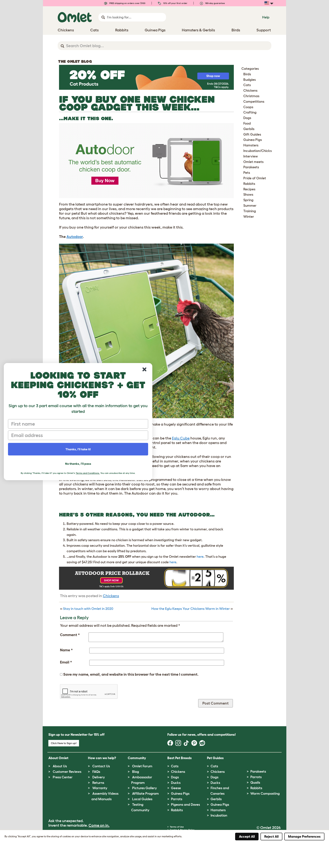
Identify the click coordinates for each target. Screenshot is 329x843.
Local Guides (142, 799)
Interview (250, 156)
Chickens (111, 596)
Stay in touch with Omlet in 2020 (88, 609)
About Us (60, 766)
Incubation (219, 815)
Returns (98, 783)
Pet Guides (215, 758)
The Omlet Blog (75, 61)
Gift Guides (252, 134)
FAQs (96, 772)
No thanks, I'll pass (78, 463)
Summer (249, 205)
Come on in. (99, 825)
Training (249, 211)
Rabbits (249, 184)
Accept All (247, 836)
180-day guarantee (214, 3)
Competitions (253, 101)
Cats (247, 85)
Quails (255, 782)
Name (66, 650)
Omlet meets (253, 162)
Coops (248, 107)
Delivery (98, 777)
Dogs (247, 118)
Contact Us (101, 766)
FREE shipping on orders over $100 (127, 3)
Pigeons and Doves (185, 804)
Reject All (271, 836)
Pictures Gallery (144, 788)
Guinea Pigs (252, 140)
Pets (246, 173)
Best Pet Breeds (179, 758)
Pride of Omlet (254, 178)
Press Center (63, 777)
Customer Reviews (67, 772)
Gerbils (248, 129)
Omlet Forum (142, 766)
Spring (248, 200)
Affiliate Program (145, 793)
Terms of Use (177, 827)
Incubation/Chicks (257, 151)
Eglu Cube (181, 438)
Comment (70, 635)
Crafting (249, 112)
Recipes (249, 189)
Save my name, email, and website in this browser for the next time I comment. (131, 674)
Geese (176, 788)
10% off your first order (175, 3)
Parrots (176, 799)
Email (66, 662)
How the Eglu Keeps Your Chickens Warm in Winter (190, 609)
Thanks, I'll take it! (78, 449)
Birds (247, 74)
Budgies (249, 80)
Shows (248, 194)
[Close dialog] (144, 369)
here (200, 557)
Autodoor (74, 236)
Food (247, 123)
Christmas (251, 96)
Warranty (99, 788)
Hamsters (250, 145)
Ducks (175, 783)
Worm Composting (265, 793)
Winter (248, 216)
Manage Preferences (304, 836)
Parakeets (251, 167)
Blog (135, 772)
